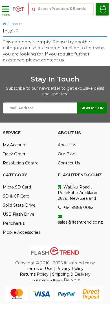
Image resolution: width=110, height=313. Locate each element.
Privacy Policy (69, 268)
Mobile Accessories (21, 232)
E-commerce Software (46, 280)
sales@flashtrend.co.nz (80, 222)
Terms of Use (39, 268)
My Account (15, 144)
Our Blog (67, 153)
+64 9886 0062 (77, 207)
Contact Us (69, 163)
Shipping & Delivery (71, 274)
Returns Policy (34, 274)
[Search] (33, 9)
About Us (67, 144)
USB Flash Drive (18, 214)
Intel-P (16, 24)
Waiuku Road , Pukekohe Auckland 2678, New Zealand (77, 193)
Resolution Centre (21, 163)
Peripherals (14, 223)
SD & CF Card (16, 196)
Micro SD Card (17, 187)
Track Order (14, 153)
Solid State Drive (19, 205)
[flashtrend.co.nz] (18, 9)
